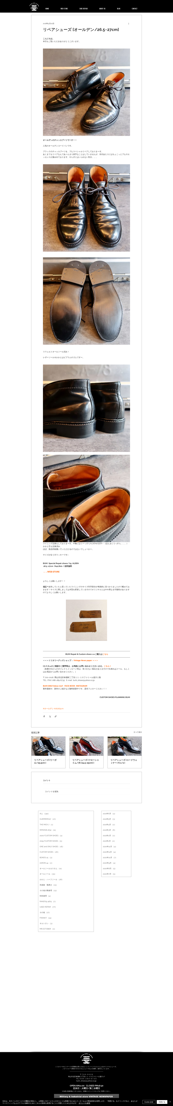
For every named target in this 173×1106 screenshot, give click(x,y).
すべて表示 (138, 732)
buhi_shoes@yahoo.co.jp (86, 1081)
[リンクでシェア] (55, 716)
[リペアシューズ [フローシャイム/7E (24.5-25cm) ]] (87, 746)
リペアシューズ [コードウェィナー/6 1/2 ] (124, 761)
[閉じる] (170, 1102)
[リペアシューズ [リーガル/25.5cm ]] (48, 746)
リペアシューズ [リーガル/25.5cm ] (45, 761)
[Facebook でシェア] (44, 716)
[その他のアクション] (128, 23)
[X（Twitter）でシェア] (50, 716)
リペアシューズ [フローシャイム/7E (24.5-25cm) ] (85, 761)
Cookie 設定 (148, 1102)
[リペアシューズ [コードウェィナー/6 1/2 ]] (125, 746)
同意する (162, 1102)
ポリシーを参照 (84, 1103)
